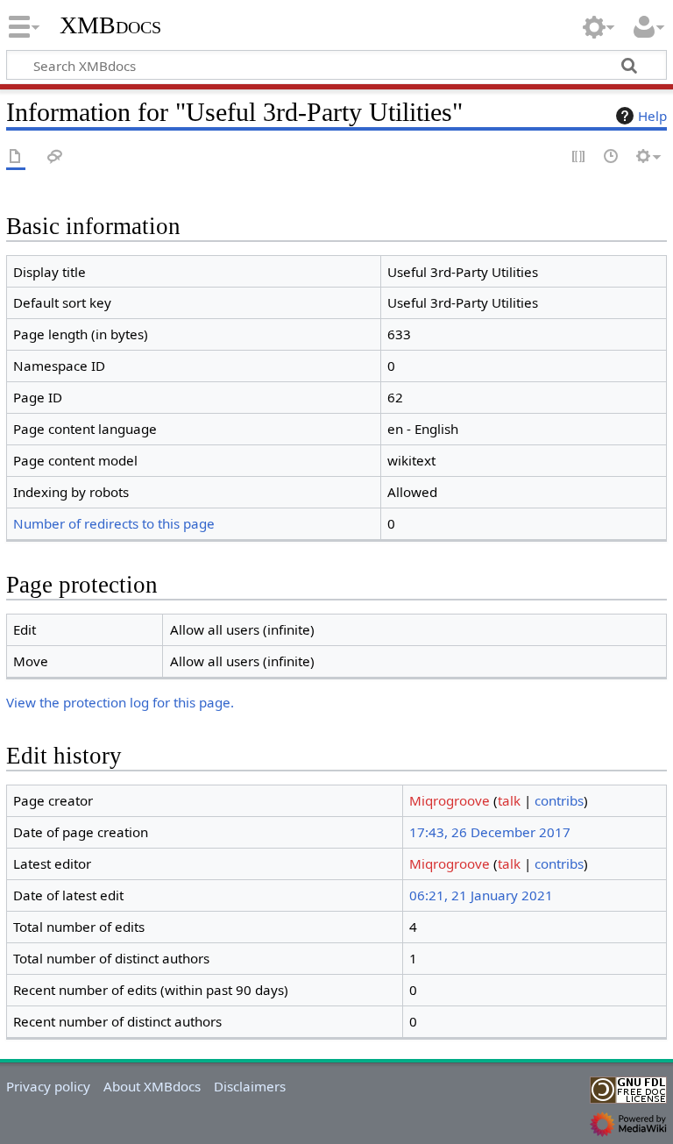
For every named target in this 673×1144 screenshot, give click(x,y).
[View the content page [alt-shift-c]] (15, 157)
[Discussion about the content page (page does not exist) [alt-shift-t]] (55, 157)
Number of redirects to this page (114, 523)
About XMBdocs (152, 1086)
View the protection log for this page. (120, 702)
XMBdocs (110, 25)
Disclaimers (250, 1086)
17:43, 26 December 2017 (489, 832)
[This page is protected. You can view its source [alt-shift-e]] (579, 157)
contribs (559, 800)
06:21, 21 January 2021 (481, 895)
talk (509, 800)
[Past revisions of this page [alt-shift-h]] (611, 157)
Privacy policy (48, 1086)
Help (652, 115)
